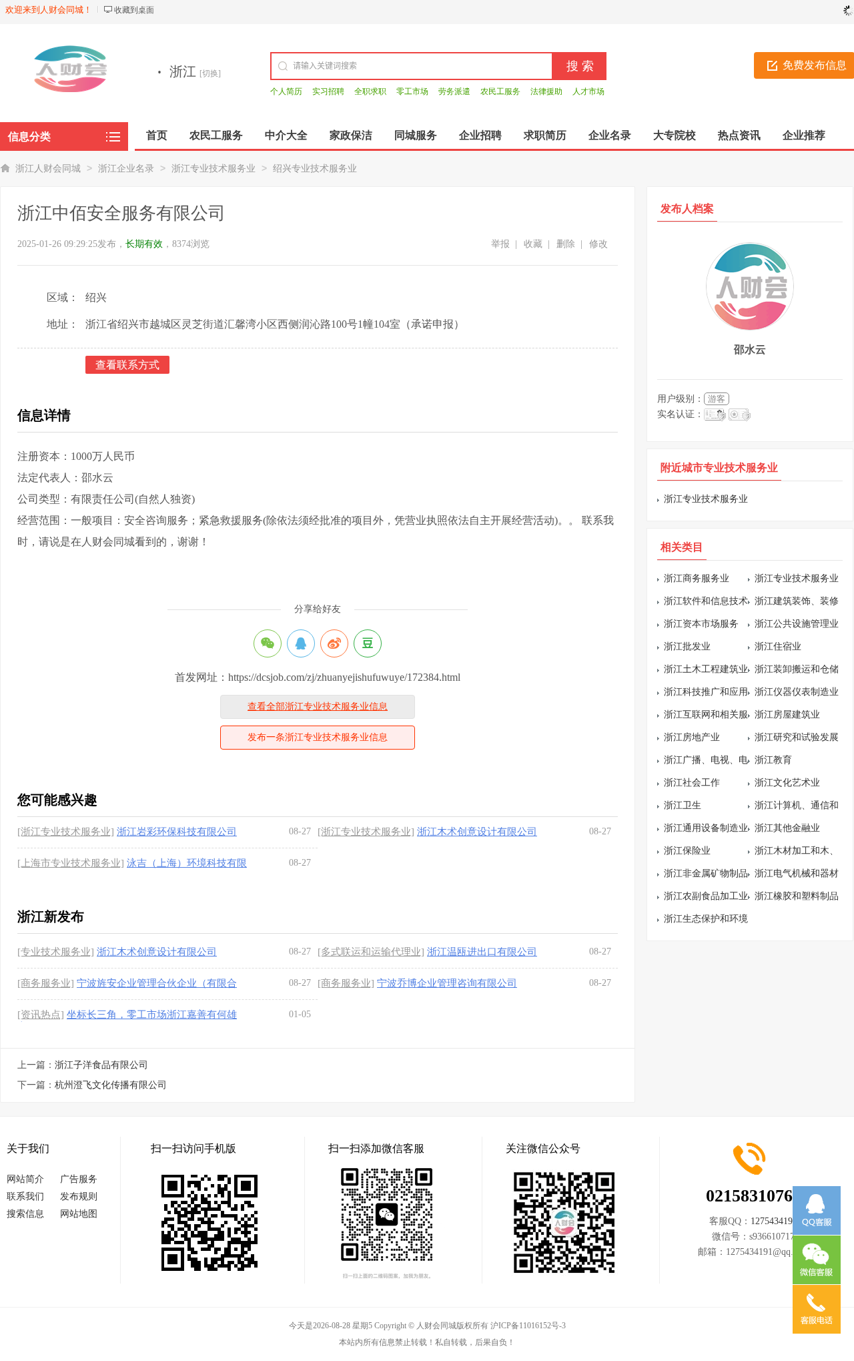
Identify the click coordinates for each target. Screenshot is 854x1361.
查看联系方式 (127, 364)
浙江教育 (773, 760)
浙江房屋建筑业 (787, 715)
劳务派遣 (454, 91)
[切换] (210, 73)
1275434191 (774, 1221)
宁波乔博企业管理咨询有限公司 (447, 983)
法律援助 (546, 91)
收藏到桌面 (134, 10)
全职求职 (370, 91)
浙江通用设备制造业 (706, 828)
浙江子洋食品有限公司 (101, 1065)
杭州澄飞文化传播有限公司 (111, 1085)
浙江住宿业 (778, 646)
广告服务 (78, 1179)
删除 (565, 244)
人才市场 (588, 91)
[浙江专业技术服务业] (65, 831)
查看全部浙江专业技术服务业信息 (318, 707)
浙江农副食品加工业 (706, 896)
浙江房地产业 (692, 737)
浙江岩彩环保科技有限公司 (177, 831)
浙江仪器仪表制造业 (797, 692)
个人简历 (286, 91)
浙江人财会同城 (48, 169)
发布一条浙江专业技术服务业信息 (318, 737)
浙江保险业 (687, 851)
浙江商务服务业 (696, 578)
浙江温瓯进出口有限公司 (482, 951)
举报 (500, 244)
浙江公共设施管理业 (797, 624)
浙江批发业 (687, 646)
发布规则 (78, 1196)
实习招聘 (328, 91)
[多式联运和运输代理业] (371, 951)
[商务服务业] (45, 983)
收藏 (533, 244)
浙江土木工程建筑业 (706, 669)
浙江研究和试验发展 (797, 737)
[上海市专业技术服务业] (70, 863)
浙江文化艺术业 (787, 783)
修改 (598, 244)
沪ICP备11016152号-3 (528, 1325)
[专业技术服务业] (55, 951)
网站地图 (78, 1214)
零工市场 (412, 91)
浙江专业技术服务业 (213, 169)
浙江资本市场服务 (701, 624)
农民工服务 (500, 91)
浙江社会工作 (692, 783)
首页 (156, 135)
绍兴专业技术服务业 (315, 169)
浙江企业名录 (126, 169)
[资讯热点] (40, 1014)
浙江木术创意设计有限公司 (477, 831)
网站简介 (25, 1179)
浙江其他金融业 (787, 828)
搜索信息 (25, 1214)
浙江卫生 (682, 805)
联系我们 (25, 1196)
